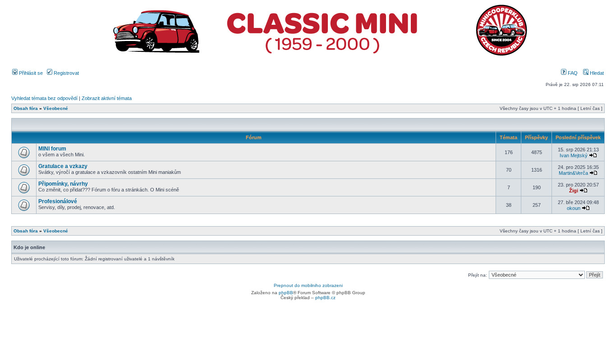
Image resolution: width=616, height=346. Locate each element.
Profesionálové (57, 201)
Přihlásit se (30, 73)
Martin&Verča (573, 173)
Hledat (596, 73)
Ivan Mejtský (574, 155)
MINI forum (52, 149)
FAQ (572, 73)
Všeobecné (55, 108)
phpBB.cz (325, 297)
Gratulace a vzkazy (62, 166)
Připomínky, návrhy (63, 184)
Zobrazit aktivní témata (107, 98)
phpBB (286, 292)
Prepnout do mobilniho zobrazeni (308, 285)
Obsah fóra (26, 108)
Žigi (573, 190)
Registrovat (65, 73)
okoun (573, 208)
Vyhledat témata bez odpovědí (44, 98)
